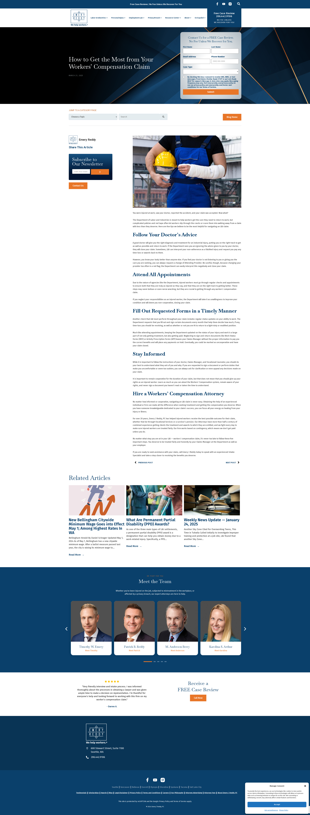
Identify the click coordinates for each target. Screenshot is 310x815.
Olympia (154, 787)
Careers (166, 793)
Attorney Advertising (194, 793)
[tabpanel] (91, 628)
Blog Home (232, 117)
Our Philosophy (177, 793)
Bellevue (135, 787)
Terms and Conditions (152, 793)
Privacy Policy (283, 810)
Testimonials (81, 793)
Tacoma (184, 787)
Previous (66, 629)
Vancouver (125, 787)
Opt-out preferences (271, 810)
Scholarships (94, 793)
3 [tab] (158, 661)
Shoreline (164, 787)
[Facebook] (217, 4)
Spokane (174, 787)
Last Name (216, 47)
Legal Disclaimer (121, 793)
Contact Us (78, 185)
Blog (110, 793)
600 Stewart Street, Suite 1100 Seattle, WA (107, 750)
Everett (145, 787)
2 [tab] (155, 661)
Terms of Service (180, 801)
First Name (187, 47)
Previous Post (145, 462)
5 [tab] (165, 661)
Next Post (231, 462)
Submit (210, 92)
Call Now (198, 698)
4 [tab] (162, 661)
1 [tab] (147, 661)
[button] (305, 786)
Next (245, 629)
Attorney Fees (209, 793)
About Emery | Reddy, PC (227, 793)
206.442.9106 (98, 757)
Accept (277, 804)
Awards (104, 793)
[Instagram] (230, 4)
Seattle (115, 787)
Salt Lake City (196, 787)
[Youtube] (223, 4)
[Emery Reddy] (79, 18)
